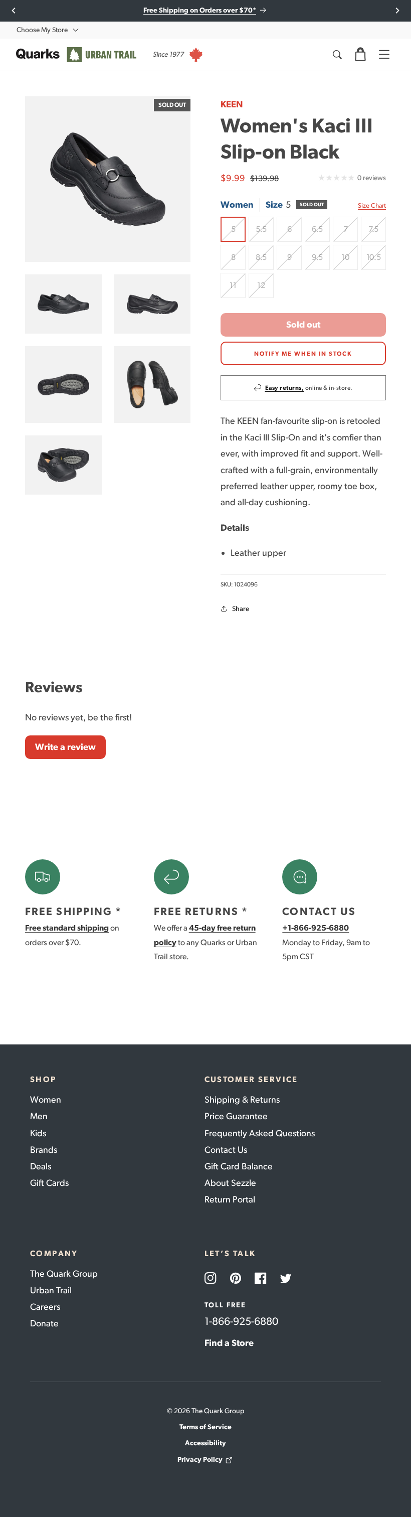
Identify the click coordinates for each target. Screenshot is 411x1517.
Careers (45, 1306)
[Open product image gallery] (107, 179)
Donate (44, 1323)
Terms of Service (205, 1427)
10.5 (376, 261)
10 (349, 261)
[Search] (337, 55)
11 (238, 289)
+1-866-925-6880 (315, 928)
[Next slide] (397, 11)
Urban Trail (51, 1290)
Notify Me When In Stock (303, 353)
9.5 (321, 261)
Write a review (65, 746)
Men (39, 1116)
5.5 (265, 233)
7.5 (377, 233)
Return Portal (229, 1199)
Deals (40, 1166)
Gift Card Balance (238, 1166)
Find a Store (229, 1342)
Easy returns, (284, 387)
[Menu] (384, 55)
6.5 (321, 233)
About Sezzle (230, 1182)
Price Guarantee (236, 1116)
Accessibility (205, 1443)
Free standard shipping (67, 928)
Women (45, 1099)
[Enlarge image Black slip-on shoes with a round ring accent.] (63, 304)
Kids (38, 1133)
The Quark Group (64, 1273)
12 (265, 289)
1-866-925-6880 (241, 1321)
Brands (43, 1149)
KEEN (232, 104)
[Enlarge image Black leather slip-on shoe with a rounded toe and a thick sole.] (63, 465)
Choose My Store (42, 30)
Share (240, 608)
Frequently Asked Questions (259, 1133)
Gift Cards (49, 1182)
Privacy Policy (200, 1459)
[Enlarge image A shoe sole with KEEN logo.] (63, 384)
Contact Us (225, 1149)
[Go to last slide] (14, 11)
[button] (360, 54)
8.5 (265, 261)
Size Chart (372, 205)
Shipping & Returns (242, 1099)
